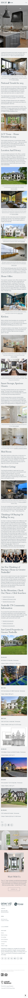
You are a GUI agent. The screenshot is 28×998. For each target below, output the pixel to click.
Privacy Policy (12, 988)
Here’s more (20, 313)
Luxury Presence (9, 986)
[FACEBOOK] (2, 958)
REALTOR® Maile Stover (6, 323)
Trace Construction (5, 163)
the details (23, 241)
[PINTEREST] (21, 958)
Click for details (14, 188)
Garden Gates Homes (13, 108)
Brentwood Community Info (9, 625)
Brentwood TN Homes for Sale (9, 599)
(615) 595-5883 (8, 543)
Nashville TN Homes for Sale (9, 601)
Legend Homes (14, 78)
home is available (22, 502)
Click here (6, 146)
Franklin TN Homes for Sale (8, 596)
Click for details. (15, 79)
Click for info (14, 265)
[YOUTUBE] (15, 958)
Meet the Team (4, 935)
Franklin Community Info (8, 623)
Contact (2, 943)
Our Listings (3, 937)
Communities (4, 941)
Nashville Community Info (8, 621)
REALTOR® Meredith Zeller (10, 268)
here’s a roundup (11, 97)
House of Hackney (5, 109)
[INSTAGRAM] (5, 958)
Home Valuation (4, 939)
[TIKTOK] (8, 958)
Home (2, 932)
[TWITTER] (18, 958)
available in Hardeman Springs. (20, 448)
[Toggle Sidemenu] (25, 2)
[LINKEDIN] (11, 958)
